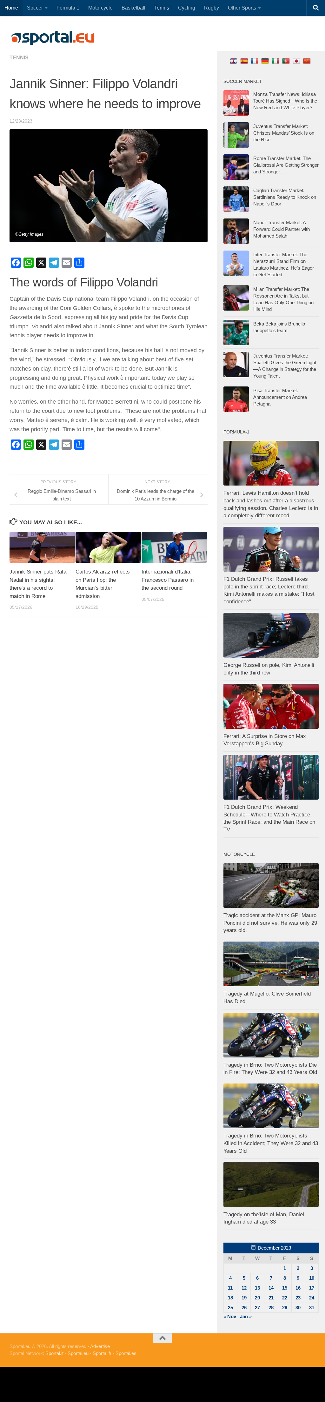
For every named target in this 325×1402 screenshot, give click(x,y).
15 (284, 1288)
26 (244, 1307)
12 (244, 1288)
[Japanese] (297, 61)
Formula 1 (67, 7)
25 (230, 1307)
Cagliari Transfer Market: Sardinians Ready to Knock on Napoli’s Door (284, 197)
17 (311, 1288)
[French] (255, 61)
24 (311, 1297)
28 (271, 1307)
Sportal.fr (102, 1353)
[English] (234, 61)
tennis (19, 57)
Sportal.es (126, 1353)
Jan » (246, 1316)
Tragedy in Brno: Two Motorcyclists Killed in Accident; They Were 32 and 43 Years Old (270, 1143)
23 (298, 1297)
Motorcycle (100, 7)
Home (11, 7)
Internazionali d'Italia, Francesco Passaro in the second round (168, 580)
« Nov (229, 1316)
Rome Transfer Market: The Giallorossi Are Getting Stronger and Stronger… (286, 165)
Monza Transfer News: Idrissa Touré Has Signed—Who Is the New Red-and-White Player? (285, 100)
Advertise (100, 1346)
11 (230, 1288)
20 (257, 1297)
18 (230, 1297)
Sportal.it (54, 1353)
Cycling (186, 7)
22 (284, 1297)
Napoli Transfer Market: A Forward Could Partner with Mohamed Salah (281, 229)
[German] (265, 61)
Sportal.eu (78, 1353)
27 (257, 1307)
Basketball (133, 7)
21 (271, 1297)
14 (271, 1288)
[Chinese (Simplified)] (307, 61)
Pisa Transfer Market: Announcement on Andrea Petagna (280, 397)
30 (298, 1307)
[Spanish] (244, 61)
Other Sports (242, 7)
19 (244, 1297)
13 (257, 1288)
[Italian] (276, 61)
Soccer (35, 7)
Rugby (211, 7)
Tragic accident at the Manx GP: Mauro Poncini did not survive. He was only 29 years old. (270, 922)
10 (311, 1278)
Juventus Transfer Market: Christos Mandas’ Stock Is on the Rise (283, 133)
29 (284, 1307)
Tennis (161, 7)
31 (311, 1307)
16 (298, 1288)
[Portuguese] (286, 61)
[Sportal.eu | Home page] (52, 38)
